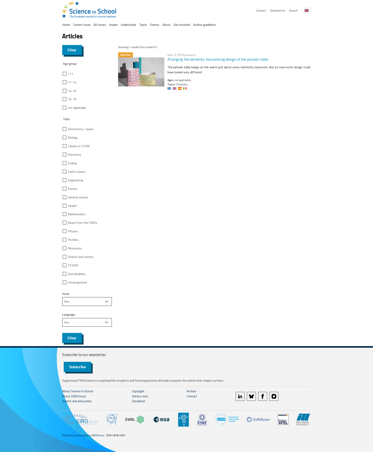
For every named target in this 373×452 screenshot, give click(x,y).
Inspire (113, 24)
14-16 (72, 90)
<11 (70, 73)
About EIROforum (74, 396)
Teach (143, 24)
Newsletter (277, 10)
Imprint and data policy (77, 401)
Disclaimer (138, 401)
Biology (73, 137)
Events (154, 24)
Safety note (140, 396)
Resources (75, 248)
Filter (72, 50)
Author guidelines (204, 24)
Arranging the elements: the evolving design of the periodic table (217, 59)
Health (72, 205)
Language (68, 314)
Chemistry (74, 154)
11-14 (72, 82)
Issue (65, 293)
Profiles (73, 239)
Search (293, 10)
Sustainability (77, 273)
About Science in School (77, 391)
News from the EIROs (82, 222)
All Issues (100, 24)
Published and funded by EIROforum (83, 435)
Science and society (81, 256)
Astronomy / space (80, 129)
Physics (73, 231)
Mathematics (76, 214)
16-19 (72, 99)
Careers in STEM (78, 146)
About (166, 24)
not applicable (77, 107)
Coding (72, 163)
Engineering (75, 180)
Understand (128, 24)
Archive (191, 391)
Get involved (182, 24)
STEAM (73, 265)
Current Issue (82, 24)
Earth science (76, 171)
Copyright (138, 391)
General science (78, 197)
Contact (261, 10)
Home (66, 24)
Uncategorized (77, 282)
